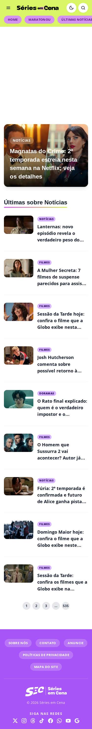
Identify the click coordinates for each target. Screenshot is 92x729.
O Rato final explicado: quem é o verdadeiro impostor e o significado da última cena (62, 414)
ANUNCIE (76, 643)
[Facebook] (50, 720)
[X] (15, 720)
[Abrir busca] (83, 8)
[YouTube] (68, 720)
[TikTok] (41, 720)
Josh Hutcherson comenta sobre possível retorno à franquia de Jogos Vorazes (57, 370)
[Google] (77, 720)
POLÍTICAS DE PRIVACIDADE (46, 655)
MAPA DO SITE (46, 667)
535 (66, 605)
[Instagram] (24, 720)
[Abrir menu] (8, 7)
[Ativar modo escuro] (71, 8)
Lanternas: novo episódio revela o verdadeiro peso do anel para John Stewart (58, 240)
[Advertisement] (46, 72)
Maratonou (39, 19)
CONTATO (47, 643)
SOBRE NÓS (18, 643)
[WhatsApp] (59, 720)
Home (13, 19)
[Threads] (32, 720)
